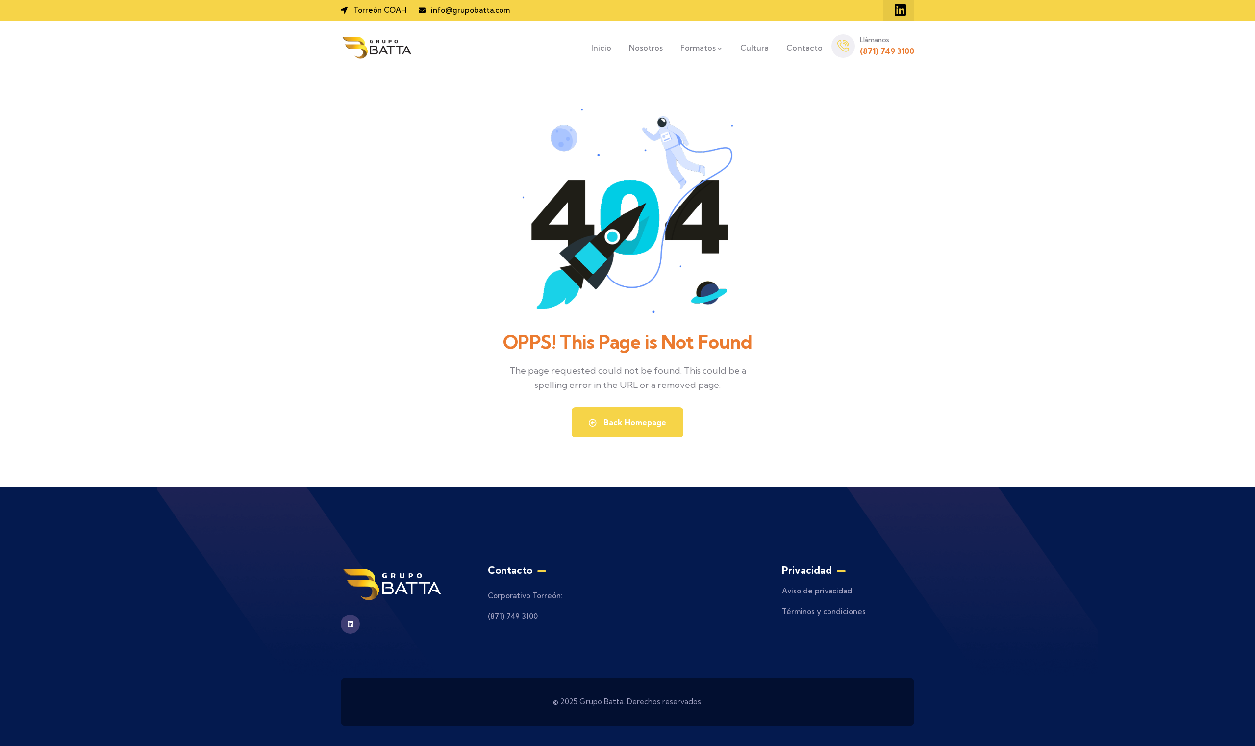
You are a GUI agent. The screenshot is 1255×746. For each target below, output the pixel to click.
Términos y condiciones (824, 611)
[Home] (377, 48)
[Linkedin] (900, 9)
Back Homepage (634, 422)
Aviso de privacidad (817, 590)
